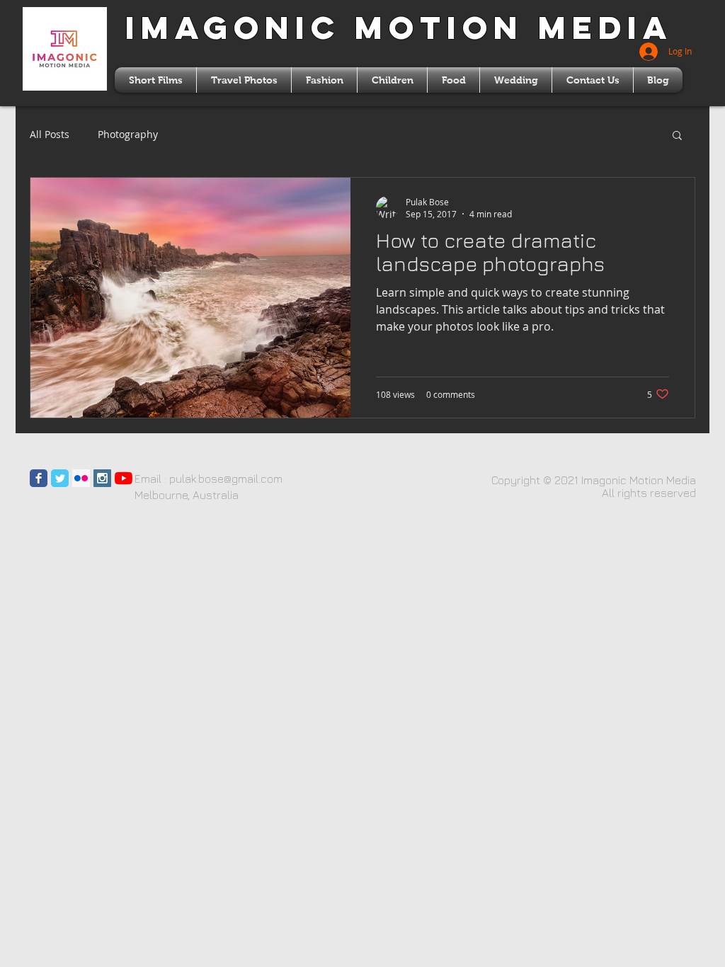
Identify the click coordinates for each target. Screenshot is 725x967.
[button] (677, 136)
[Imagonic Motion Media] (123, 478)
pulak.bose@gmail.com (225, 478)
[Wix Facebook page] (38, 478)
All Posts (49, 134)
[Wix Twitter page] (60, 478)
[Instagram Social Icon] (102, 478)
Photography (128, 134)
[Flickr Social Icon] (81, 478)
